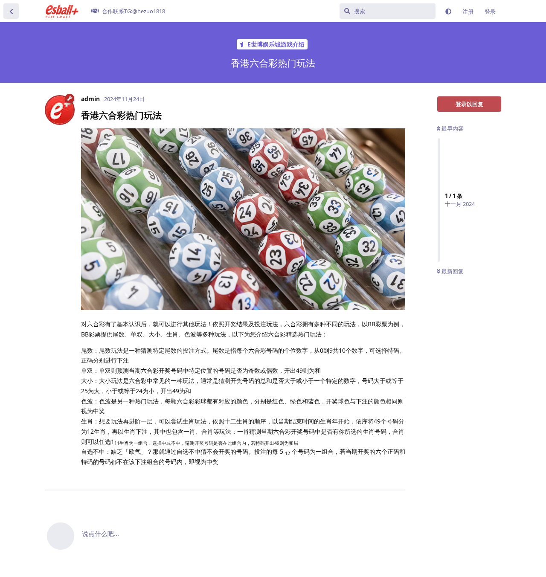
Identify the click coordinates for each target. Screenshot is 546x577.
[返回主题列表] (11, 11)
